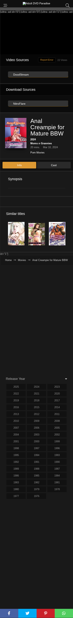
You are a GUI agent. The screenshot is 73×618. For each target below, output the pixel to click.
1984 (57, 475)
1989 (16, 468)
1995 (16, 455)
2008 (57, 420)
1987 (57, 468)
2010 (16, 420)
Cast (54, 165)
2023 (57, 386)
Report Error (46, 60)
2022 (16, 393)
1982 (36, 482)
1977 (16, 496)
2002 (57, 434)
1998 (16, 448)
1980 (16, 489)
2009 (36, 420)
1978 (57, 489)
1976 (36, 496)
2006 (36, 427)
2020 (57, 393)
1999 (57, 441)
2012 (36, 414)
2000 (36, 441)
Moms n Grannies (41, 143)
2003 (36, 434)
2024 (33, 139)
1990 (57, 461)
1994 (36, 455)
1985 (36, 475)
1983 (16, 482)
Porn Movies (37, 152)
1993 (57, 455)
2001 (16, 441)
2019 (16, 400)
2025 (16, 386)
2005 (57, 427)
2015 (36, 407)
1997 (36, 448)
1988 (36, 468)
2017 (57, 400)
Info (19, 165)
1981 (57, 482)
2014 (57, 407)
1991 (36, 461)
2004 (16, 434)
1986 (16, 475)
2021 (36, 393)
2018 (36, 400)
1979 (36, 489)
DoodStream (20, 74)
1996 (57, 448)
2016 (16, 407)
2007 (16, 427)
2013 (16, 414)
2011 (57, 414)
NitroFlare (19, 103)
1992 (16, 461)
